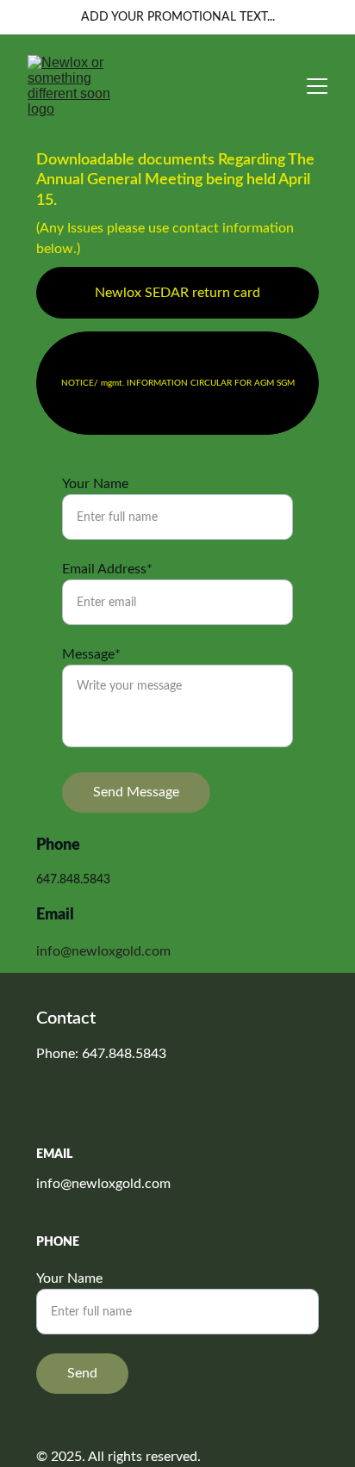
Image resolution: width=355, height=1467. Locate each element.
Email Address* (107, 569)
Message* (91, 654)
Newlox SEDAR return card (177, 293)
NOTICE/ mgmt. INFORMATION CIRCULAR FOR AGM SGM (178, 383)
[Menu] (317, 86)
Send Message (136, 792)
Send (82, 1373)
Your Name (95, 484)
